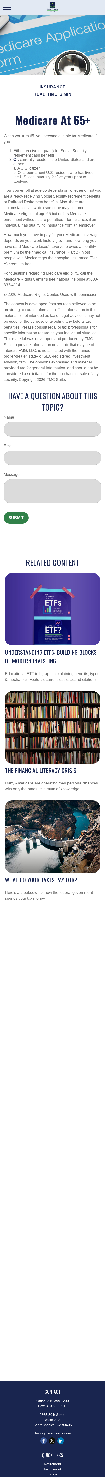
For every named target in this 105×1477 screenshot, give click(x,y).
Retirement (52, 1464)
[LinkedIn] (60, 1440)
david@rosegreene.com (52, 1433)
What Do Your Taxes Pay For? (41, 879)
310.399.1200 (58, 1401)
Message (12, 474)
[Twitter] (52, 1440)
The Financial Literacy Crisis (40, 770)
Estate (52, 1474)
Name (9, 417)
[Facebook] (43, 1440)
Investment (52, 1469)
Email (9, 446)
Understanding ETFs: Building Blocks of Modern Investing (51, 656)
